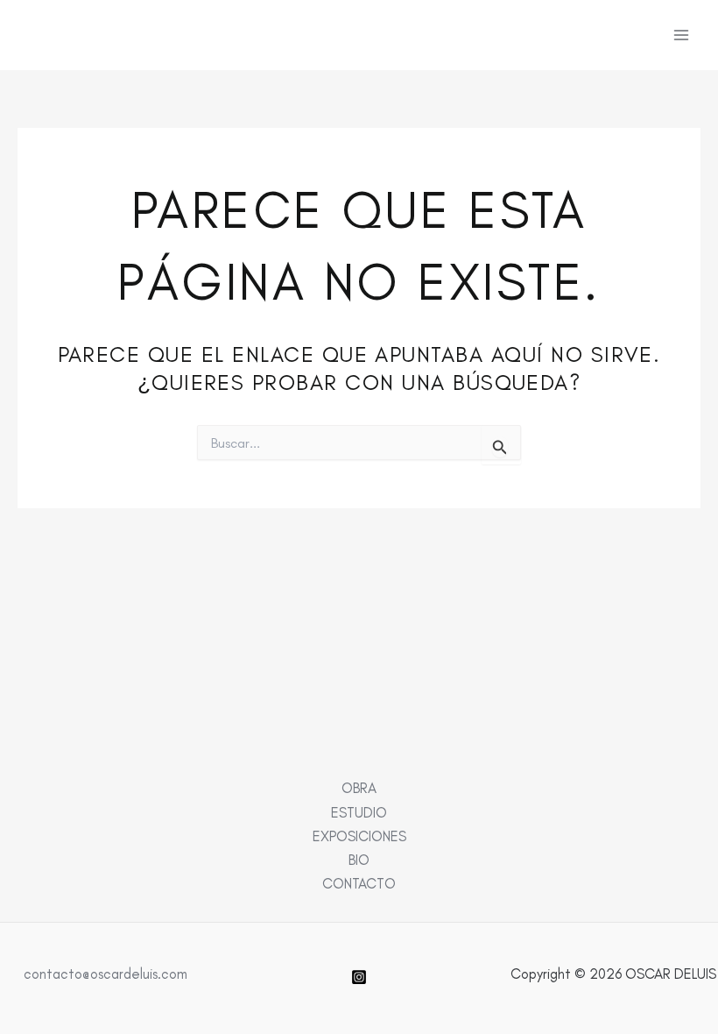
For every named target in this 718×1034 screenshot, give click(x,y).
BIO (359, 859)
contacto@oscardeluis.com (105, 973)
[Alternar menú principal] (680, 35)
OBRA (359, 788)
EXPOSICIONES (359, 836)
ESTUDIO (359, 812)
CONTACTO (359, 883)
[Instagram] (359, 977)
